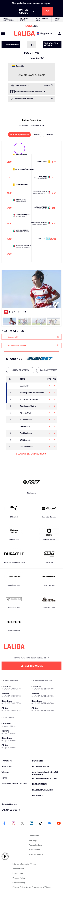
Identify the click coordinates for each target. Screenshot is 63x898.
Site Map (33, 840)
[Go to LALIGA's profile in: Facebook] (4, 823)
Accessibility (18, 869)
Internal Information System (25, 864)
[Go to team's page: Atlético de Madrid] (15, 406)
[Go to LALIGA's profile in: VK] (49, 823)
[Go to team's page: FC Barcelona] (15, 419)
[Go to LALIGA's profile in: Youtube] (58, 823)
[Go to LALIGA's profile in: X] (22, 823)
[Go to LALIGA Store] (31, 26)
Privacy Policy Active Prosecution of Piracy (32, 887)
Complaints (34, 836)
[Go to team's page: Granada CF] (15, 426)
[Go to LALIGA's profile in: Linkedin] (31, 823)
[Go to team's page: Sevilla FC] (15, 386)
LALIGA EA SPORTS (20, 370)
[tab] (20, 370)
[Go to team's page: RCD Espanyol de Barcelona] (15, 392)
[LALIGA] (24, 33)
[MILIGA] (58, 33)
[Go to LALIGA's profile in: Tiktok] (40, 823)
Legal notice (18, 873)
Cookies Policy (19, 883)
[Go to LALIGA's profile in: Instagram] (13, 823)
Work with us (34, 850)
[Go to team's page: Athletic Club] (15, 413)
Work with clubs (36, 854)
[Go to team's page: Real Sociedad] (15, 433)
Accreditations (35, 845)
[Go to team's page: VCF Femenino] (15, 446)
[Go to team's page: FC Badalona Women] (15, 399)
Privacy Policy (19, 878)
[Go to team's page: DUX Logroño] (15, 440)
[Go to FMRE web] (15, 856)
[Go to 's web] (39, 358)
